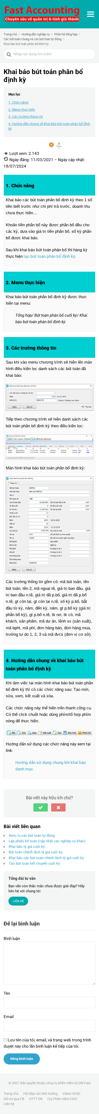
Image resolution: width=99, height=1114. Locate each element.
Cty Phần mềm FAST (62, 1099)
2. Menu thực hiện (21, 110)
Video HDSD (71, 1093)
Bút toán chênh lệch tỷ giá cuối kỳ (35, 852)
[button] (40, 807)
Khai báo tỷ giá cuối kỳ (27, 846)
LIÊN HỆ (18, 901)
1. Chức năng (18, 102)
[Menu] (90, 14)
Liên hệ (9, 1104)
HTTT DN (36, 1099)
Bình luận (12, 938)
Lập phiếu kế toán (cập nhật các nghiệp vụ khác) (47, 841)
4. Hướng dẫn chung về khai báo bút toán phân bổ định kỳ (49, 126)
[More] (51, 144)
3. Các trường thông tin (25, 117)
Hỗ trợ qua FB (14, 1099)
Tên (7, 993)
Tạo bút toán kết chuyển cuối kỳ (34, 863)
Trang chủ (11, 1093)
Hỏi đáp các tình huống (40, 1093)
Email (9, 1016)
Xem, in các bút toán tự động (32, 835)
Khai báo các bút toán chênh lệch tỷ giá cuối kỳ (46, 858)
